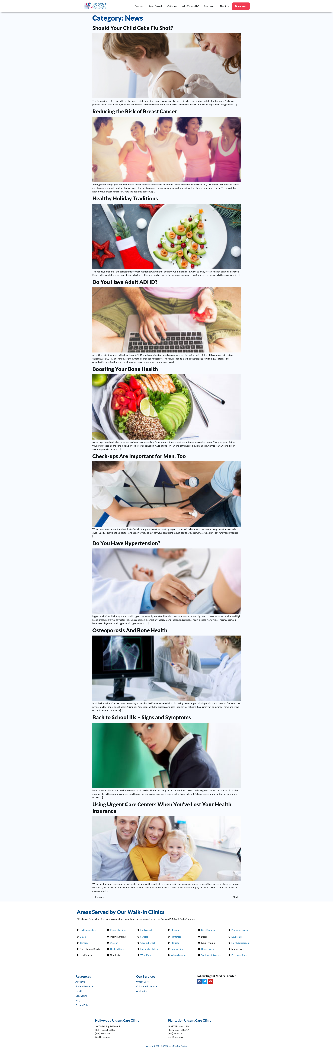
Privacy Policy (82, 1005)
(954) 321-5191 (175, 1033)
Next (237, 897)
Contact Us (81, 995)
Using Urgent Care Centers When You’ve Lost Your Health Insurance (161, 807)
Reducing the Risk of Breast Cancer (134, 111)
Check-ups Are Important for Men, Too (139, 456)
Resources (209, 6)
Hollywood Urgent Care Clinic (117, 1020)
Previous (98, 897)
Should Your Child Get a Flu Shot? (132, 27)
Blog (77, 1000)
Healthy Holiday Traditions (125, 198)
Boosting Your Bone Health (125, 369)
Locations (80, 991)
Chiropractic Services (147, 986)
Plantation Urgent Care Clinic (189, 1020)
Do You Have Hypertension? (126, 543)
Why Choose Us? (190, 6)
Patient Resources (84, 986)
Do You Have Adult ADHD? (124, 282)
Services (139, 6)
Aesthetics (141, 991)
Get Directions (102, 1036)
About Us (224, 6)
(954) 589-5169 (102, 1033)
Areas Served (155, 6)
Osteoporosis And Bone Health (129, 630)
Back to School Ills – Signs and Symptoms (141, 717)
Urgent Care (142, 981)
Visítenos (172, 6)
